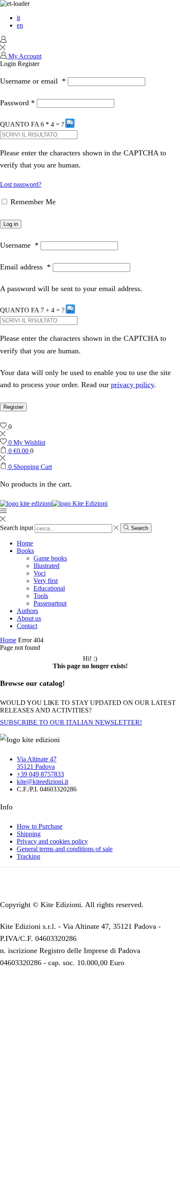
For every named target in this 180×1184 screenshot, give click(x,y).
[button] (70, 124)
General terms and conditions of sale (65, 848)
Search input (16, 528)
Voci (39, 573)
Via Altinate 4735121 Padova (37, 763)
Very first (45, 580)
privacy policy (132, 384)
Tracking (28, 856)
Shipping (29, 833)
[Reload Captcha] (70, 123)
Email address (25, 267)
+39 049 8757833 (40, 774)
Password (17, 103)
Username (19, 245)
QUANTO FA (19, 124)
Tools (40, 595)
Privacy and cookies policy (52, 841)
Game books (50, 558)
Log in (10, 224)
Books (25, 550)
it (18, 17)
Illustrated (46, 565)
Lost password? (20, 184)
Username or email (33, 81)
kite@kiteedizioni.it (42, 781)
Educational (49, 588)
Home (25, 543)
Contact (27, 625)
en (20, 25)
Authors (27, 610)
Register (13, 407)
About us (29, 618)
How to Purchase (39, 826)
